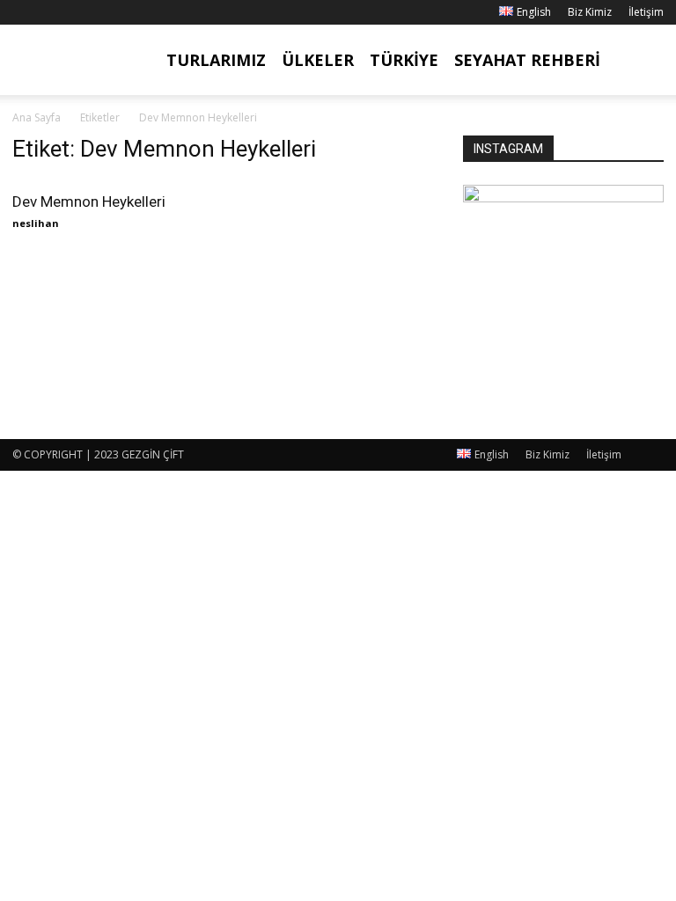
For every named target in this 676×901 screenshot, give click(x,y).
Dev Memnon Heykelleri (88, 201)
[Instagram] (54, 12)
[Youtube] (112, 12)
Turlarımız (216, 59)
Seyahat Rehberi (527, 59)
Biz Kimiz (590, 11)
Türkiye (404, 59)
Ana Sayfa (36, 117)
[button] (642, 60)
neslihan (35, 223)
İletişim (646, 11)
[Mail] (83, 12)
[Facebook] (25, 12)
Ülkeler (318, 59)
